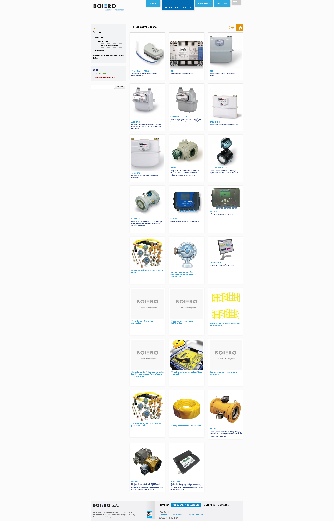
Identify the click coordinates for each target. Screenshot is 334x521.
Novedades (204, 4)
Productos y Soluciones (177, 8)
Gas (95, 28)
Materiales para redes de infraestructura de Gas (108, 57)
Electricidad (100, 74)
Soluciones (99, 51)
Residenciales (103, 41)
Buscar (120, 86)
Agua (95, 70)
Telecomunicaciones (104, 77)
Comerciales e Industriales (108, 45)
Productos (97, 32)
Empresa (153, 4)
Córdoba (163, 515)
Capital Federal (196, 515)
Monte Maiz (178, 515)
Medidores (99, 37)
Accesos (236, 2)
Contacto (222, 4)
